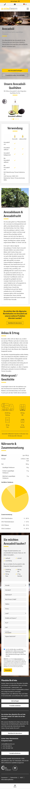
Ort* (6, 627)
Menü (15, 787)
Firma (7, 608)
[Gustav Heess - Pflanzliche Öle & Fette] (9, 9)
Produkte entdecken (15, 705)
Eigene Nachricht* (10, 636)
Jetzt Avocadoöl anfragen (15, 70)
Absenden (8, 670)
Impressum (4, 777)
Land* (7, 613)
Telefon (7, 604)
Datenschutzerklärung (18, 658)
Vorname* (8, 590)
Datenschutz (13, 777)
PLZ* (6, 622)
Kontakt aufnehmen (15, 753)
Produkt (7, 631)
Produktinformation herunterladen (15, 75)
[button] (11, 119)
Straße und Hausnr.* (11, 618)
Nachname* (8, 594)
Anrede (7, 585)
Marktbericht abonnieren (15, 323)
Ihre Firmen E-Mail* (10, 599)
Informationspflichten (7, 779)
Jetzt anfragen (15, 701)
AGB (21, 777)
